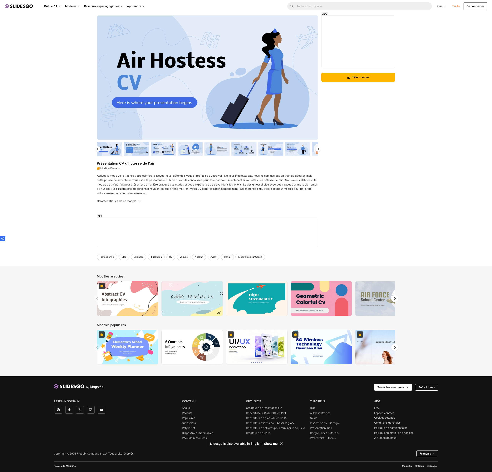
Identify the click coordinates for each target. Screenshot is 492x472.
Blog (313, 407)
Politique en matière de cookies (393, 432)
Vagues (184, 256)
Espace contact (384, 413)
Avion (213, 256)
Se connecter (475, 6)
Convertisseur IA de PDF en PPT (266, 413)
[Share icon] (311, 21)
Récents (187, 413)
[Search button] (292, 6)
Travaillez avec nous (390, 387)
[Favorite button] (301, 21)
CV (170, 256)
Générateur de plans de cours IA (266, 418)
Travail (227, 256)
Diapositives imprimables (197, 433)
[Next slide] (312, 77)
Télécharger (360, 77)
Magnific (407, 466)
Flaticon (419, 466)
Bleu (124, 256)
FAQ (376, 407)
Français (425, 453)
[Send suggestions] (2, 238)
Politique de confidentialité (390, 427)
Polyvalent (188, 428)
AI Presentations (320, 413)
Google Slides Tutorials (324, 433)
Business (138, 256)
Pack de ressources (194, 438)
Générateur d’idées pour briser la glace (270, 423)
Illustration (156, 256)
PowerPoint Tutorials (323, 438)
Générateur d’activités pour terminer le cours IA (275, 428)
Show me (271, 443)
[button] (318, 149)
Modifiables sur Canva (250, 256)
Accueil (186, 407)
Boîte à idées (426, 387)
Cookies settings (384, 417)
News (313, 418)
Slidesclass (189, 423)
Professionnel (107, 256)
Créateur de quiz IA (258, 433)
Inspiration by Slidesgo (324, 423)
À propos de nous (385, 437)
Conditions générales (387, 422)
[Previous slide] (97, 298)
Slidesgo (432, 466)
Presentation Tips (321, 428)
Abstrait (199, 256)
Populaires (188, 418)
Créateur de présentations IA (264, 407)
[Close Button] (281, 444)
